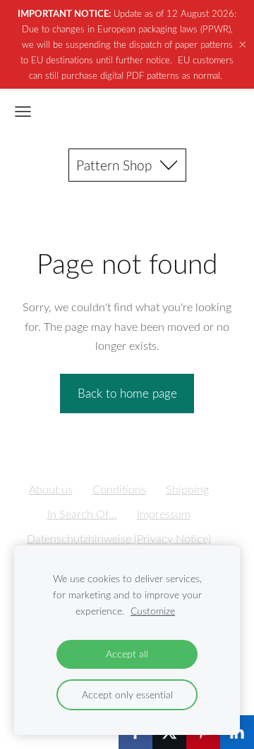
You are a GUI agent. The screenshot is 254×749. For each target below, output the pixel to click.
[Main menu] (23, 111)
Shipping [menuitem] (187, 489)
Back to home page (127, 393)
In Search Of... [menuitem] (82, 514)
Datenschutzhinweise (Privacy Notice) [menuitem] (119, 538)
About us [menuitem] (51, 489)
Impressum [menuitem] (163, 514)
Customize (153, 610)
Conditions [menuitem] (119, 489)
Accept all (127, 653)
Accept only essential (127, 694)
